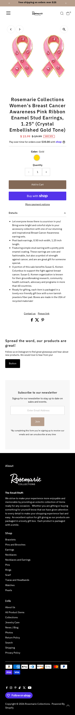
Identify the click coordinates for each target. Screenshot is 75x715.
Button (12, 363)
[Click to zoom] (64, 29)
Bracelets (10, 539)
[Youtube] (29, 688)
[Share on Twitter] (37, 320)
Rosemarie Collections (37, 703)
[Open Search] (61, 13)
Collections (11, 617)
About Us (10, 607)
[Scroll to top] (68, 705)
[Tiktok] (19, 688)
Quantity (37, 165)
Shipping (10, 647)
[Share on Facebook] (32, 320)
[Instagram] (11, 688)
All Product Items (14, 612)
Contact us (30, 313)
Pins (7, 564)
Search (9, 642)
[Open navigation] (8, 13)
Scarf (8, 574)
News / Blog (11, 627)
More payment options (37, 204)
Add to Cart (37, 184)
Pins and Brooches (15, 544)
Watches (10, 585)
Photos (9, 632)
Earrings (9, 549)
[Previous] (11, 29)
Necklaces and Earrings (18, 559)
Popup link (43, 313)
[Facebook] (6, 688)
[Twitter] (24, 688)
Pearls (8, 590)
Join (37, 421)
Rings (8, 569)
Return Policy (12, 637)
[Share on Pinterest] (42, 320)
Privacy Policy (12, 652)
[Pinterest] (15, 688)
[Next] (19, 29)
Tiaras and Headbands (17, 580)
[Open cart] (68, 13)
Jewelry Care (12, 622)
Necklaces (11, 554)
